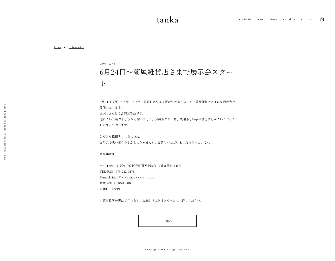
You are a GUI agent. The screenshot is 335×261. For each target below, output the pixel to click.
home (57, 47)
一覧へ (167, 221)
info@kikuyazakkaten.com (133, 177)
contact (307, 19)
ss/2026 (245, 19)
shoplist (289, 19)
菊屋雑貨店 (107, 154)
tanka (167, 19)
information (76, 47)
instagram (322, 19)
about (273, 19)
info (260, 19)
